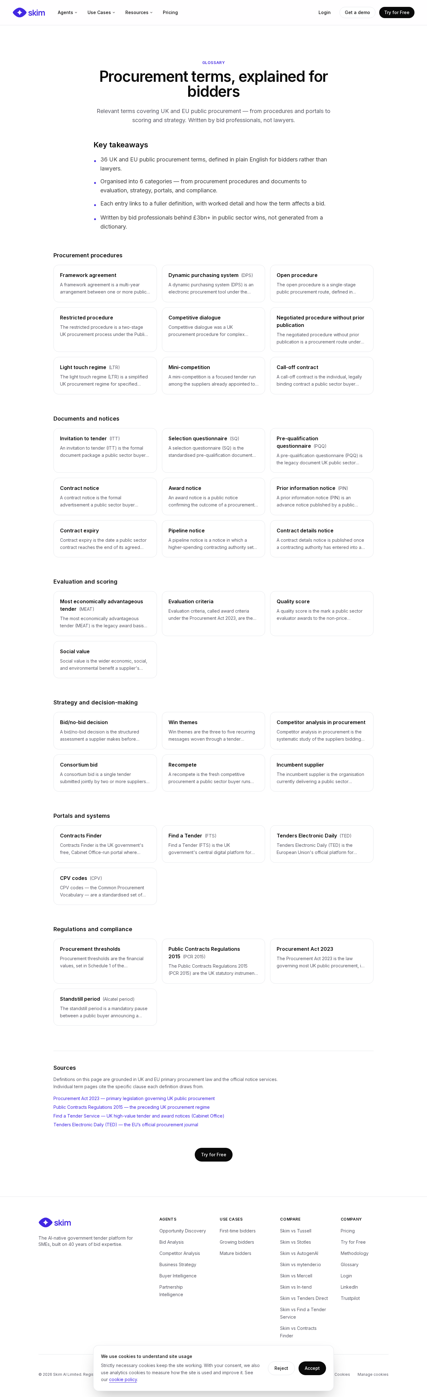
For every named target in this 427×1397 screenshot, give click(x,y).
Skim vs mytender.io (300, 1264)
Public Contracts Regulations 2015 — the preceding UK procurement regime (131, 1107)
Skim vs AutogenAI (299, 1253)
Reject (281, 1368)
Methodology (355, 1253)
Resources (136, 12)
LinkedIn (349, 1287)
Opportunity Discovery (182, 1230)
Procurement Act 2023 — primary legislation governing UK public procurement (134, 1098)
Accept (312, 1368)
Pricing (170, 12)
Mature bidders (235, 1253)
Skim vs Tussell (295, 1230)
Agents (65, 12)
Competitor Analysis (179, 1253)
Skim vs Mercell (296, 1275)
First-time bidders (238, 1230)
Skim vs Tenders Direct (304, 1298)
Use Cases (99, 12)
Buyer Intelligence (178, 1275)
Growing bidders (237, 1242)
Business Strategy (177, 1264)
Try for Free (396, 12)
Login (325, 12)
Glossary (350, 1264)
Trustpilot (350, 1298)
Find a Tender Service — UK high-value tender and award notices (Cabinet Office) (138, 1115)
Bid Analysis (171, 1242)
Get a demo (357, 12)
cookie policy (123, 1379)
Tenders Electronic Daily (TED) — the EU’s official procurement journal (125, 1124)
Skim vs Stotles (295, 1242)
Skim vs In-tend (296, 1287)
